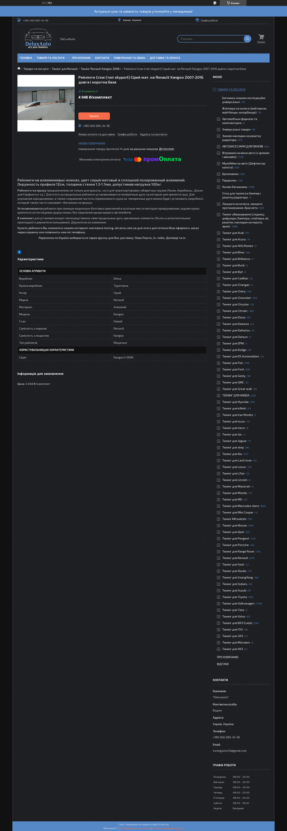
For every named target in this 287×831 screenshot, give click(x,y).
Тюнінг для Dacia (233, 317)
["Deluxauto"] (38, 39)
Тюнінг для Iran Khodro (237, 415)
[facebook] (19, 252)
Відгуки (223, 664)
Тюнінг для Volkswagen (238, 603)
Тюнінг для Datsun (235, 337)
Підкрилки (229, 180)
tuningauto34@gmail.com (230, 750)
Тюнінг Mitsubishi (234, 519)
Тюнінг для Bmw (233, 252)
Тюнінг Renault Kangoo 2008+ (101, 68)
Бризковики (230, 174)
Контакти (102, 58)
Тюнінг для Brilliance (236, 259)
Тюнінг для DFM (233, 343)
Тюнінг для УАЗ (232, 649)
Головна (26, 58)
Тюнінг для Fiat (232, 363)
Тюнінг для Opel (233, 532)
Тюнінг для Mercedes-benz (240, 506)
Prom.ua (164, 824)
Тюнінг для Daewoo (235, 324)
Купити (94, 116)
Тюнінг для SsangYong (237, 577)
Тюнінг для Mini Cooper (237, 512)
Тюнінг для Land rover (237, 460)
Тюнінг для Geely (233, 376)
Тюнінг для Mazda (234, 493)
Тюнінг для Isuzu (233, 421)
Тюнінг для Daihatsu (236, 330)
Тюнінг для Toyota (234, 597)
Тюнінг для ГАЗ (232, 629)
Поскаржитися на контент (134, 828)
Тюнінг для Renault (65, 68)
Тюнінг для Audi (233, 232)
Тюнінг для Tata (233, 610)
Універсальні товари (236, 129)
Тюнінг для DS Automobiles (240, 356)
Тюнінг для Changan (236, 285)
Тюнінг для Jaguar (234, 441)
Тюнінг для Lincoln (234, 480)
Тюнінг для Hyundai (235, 402)
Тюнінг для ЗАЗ (232, 636)
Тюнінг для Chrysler (235, 304)
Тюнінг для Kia (232, 454)
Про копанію (81, 58)
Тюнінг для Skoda (234, 571)
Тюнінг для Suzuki (234, 590)
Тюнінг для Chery (233, 291)
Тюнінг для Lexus (234, 467)
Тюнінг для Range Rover (238, 551)
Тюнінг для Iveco (233, 428)
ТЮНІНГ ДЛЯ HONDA (235, 395)
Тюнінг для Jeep (233, 447)
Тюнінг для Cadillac (235, 278)
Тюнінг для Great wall (237, 389)
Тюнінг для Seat (233, 564)
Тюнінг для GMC (233, 382)
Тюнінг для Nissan (234, 525)
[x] (23, 252)
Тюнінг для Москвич (236, 642)
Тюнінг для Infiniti (234, 408)
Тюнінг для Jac (232, 434)
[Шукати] (247, 39)
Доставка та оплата (165, 58)
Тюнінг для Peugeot (235, 538)
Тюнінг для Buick (233, 265)
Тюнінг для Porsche (235, 545)
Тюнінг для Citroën (235, 311)
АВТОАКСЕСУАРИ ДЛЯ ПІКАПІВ (242, 146)
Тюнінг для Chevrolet (236, 298)
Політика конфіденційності (168, 828)
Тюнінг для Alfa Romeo (237, 245)
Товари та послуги (51, 58)
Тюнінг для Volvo (233, 616)
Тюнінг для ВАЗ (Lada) (237, 623)
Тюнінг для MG (232, 499)
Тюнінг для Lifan (233, 473)
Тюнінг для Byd (232, 272)
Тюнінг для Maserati (236, 486)
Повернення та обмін (129, 58)
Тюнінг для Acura (234, 239)
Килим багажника (234, 187)
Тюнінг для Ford (233, 369)
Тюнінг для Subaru (234, 584)
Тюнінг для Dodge (234, 350)
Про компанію (227, 657)
